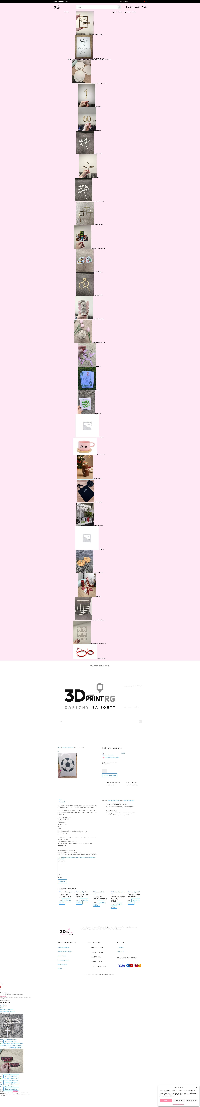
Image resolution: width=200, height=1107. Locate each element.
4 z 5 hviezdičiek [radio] (88, 857)
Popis (60, 800)
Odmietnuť (179, 1100)
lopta (133, 800)
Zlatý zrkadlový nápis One (6, 1086)
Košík (125, 707)
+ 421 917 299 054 (97, 947)
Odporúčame (127, 12)
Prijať (165, 1100)
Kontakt (134, 12)
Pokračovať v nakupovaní (6, 1009)
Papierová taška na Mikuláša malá (9, 1080)
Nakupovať (3, 996)
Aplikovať (15, 1091)
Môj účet (136, 707)
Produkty (66, 12)
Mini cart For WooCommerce (7, 1011)
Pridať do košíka (110, 775)
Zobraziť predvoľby (191, 1100)
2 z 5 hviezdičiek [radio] (71, 857)
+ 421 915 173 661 (97, 952)
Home (59, 747)
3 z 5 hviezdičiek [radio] (79, 857)
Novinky (120, 12)
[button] (197, 1087)
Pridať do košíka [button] (65, 901)
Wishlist (130, 707)
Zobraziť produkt (11, 1041)
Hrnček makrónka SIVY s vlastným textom (10, 1045)
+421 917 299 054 (124, 1)
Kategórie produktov (129, 685)
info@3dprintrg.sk (97, 957)
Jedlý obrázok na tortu (67, 747)
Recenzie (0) (62, 802)
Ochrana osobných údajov (178, 1104)
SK (146, 1)
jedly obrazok (127, 800)
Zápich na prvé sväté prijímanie (8, 1039)
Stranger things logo (5, 1074)
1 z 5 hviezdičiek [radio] (62, 857)
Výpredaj (114, 12)
